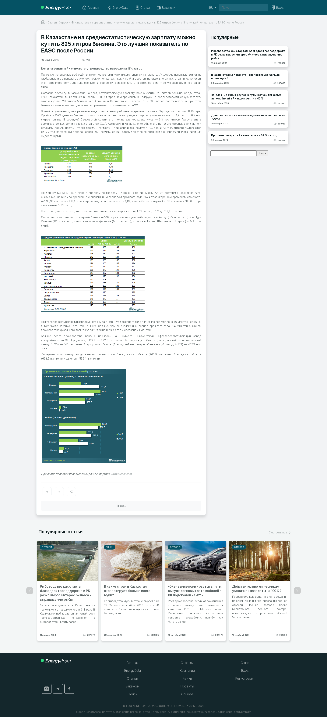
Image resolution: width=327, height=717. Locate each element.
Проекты (187, 686)
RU (211, 7)
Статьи (145, 7)
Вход (244, 670)
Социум (187, 694)
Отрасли (47, 547)
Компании (187, 670)
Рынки (109, 547)
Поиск (262, 153)
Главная (93, 7)
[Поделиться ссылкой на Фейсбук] (59, 491)
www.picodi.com (121, 474)
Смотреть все (278, 532)
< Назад (121, 505)
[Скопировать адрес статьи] (71, 491)
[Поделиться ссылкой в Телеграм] (47, 491)
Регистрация (245, 678)
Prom (57, 7)
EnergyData (120, 7)
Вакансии (168, 7)
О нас (245, 663)
